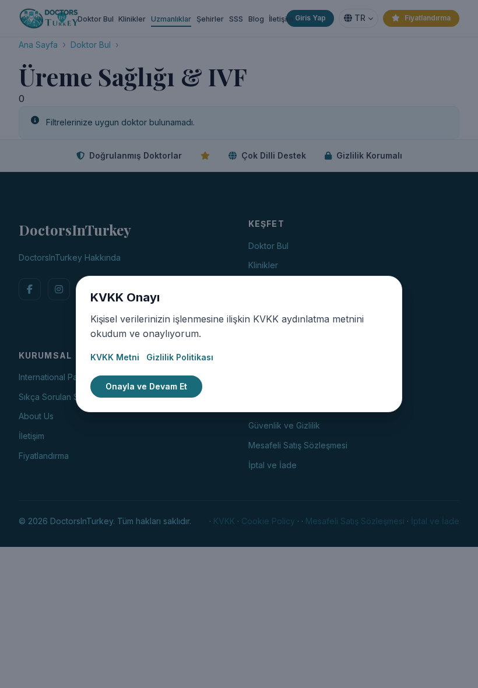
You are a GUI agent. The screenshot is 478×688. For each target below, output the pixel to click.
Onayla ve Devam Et (146, 386)
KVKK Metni (114, 357)
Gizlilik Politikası (179, 357)
